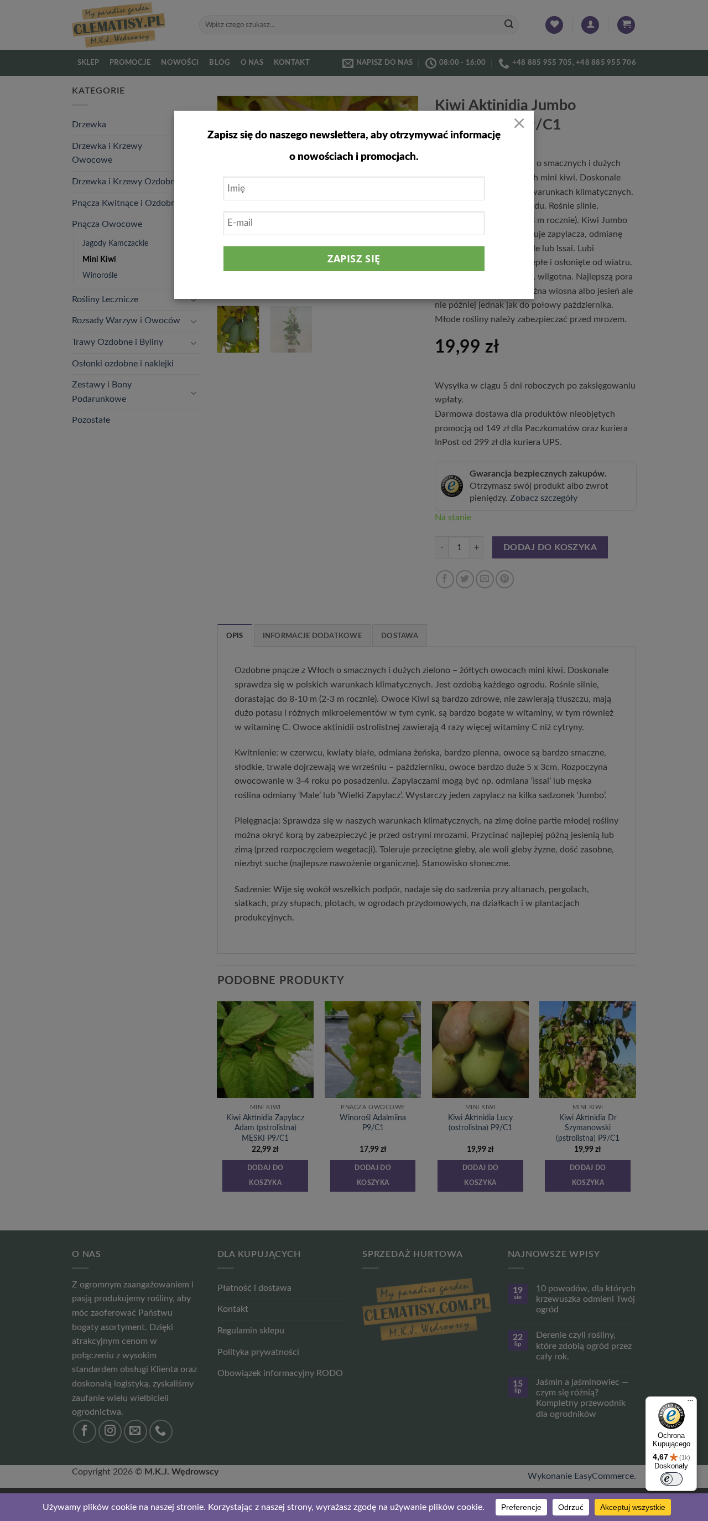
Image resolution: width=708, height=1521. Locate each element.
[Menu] (690, 1403)
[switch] (671, 1479)
